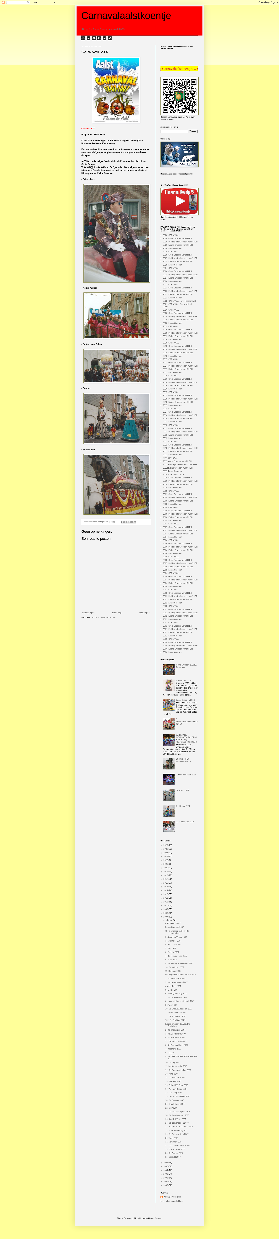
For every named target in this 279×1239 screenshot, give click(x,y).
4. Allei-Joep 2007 (173, 986)
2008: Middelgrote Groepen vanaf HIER (180, 514)
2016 (165, 883)
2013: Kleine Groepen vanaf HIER (178, 435)
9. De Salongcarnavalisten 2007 (179, 963)
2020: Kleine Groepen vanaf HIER (178, 320)
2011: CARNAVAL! (171, 458)
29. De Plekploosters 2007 (177, 1134)
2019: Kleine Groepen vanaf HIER (178, 336)
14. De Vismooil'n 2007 (175, 1077)
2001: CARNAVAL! (171, 622)
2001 (165, 1181)
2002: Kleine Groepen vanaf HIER (178, 616)
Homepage (117, 613)
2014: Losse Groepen (172, 422)
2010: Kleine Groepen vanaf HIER (178, 484)
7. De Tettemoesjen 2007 (176, 956)
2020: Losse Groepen (172, 323)
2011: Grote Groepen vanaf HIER (177, 461)
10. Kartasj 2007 (172, 1062)
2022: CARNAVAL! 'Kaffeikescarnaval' (179, 301)
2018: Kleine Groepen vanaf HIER (178, 353)
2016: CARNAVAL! (171, 376)
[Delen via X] (128, 521)
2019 (165, 871)
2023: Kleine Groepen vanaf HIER (178, 294)
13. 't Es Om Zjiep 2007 (175, 1020)
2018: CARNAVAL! (171, 343)
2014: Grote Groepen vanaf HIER (177, 412)
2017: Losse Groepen (172, 372)
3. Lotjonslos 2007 (173, 941)
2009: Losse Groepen (172, 504)
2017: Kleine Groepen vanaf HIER (178, 369)
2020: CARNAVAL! (171, 310)
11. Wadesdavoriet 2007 (176, 1012)
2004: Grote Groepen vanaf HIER (177, 576)
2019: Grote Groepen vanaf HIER (177, 329)
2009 (165, 909)
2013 (165, 894)
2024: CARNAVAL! (171, 268)
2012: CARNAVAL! (171, 441)
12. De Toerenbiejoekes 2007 (178, 1070)
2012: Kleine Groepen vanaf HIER (178, 451)
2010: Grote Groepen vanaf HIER (177, 478)
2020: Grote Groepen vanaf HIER (177, 313)
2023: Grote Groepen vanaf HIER (177, 288)
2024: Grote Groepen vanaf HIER (177, 271)
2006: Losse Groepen (172, 553)
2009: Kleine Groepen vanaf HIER (178, 501)
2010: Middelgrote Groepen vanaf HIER (180, 481)
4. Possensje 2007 (173, 944)
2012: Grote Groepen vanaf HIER (177, 445)
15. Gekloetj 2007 (173, 1081)
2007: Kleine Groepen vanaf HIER (178, 534)
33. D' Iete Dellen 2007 (175, 1149)
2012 (165, 898)
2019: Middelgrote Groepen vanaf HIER (180, 333)
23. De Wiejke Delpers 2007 (177, 1112)
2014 (165, 890)
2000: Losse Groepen (172, 652)
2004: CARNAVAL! (171, 573)
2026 (165, 845)
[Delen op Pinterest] (134, 521)
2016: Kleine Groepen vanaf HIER (178, 385)
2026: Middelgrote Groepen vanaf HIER (180, 242)
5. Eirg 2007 (170, 948)
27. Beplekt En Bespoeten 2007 (179, 1127)
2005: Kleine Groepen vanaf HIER (178, 567)
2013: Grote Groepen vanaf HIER (177, 428)
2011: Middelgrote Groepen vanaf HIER (180, 464)
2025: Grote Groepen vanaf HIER (177, 255)
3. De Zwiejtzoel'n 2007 (175, 1034)
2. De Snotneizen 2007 (175, 1030)
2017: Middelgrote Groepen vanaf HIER (180, 366)
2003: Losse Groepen (172, 603)
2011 (165, 902)
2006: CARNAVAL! (171, 540)
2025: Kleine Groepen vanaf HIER (178, 261)
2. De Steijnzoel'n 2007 (175, 979)
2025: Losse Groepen (172, 265)
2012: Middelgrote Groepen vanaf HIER (180, 448)
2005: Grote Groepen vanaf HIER (177, 560)
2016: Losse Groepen (172, 389)
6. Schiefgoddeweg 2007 (176, 994)
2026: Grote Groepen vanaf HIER (177, 238)
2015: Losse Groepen (172, 405)
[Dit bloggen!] (125, 521)
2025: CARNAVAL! (171, 252)
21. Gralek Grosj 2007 (175, 1104)
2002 (165, 1178)
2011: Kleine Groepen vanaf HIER (178, 468)
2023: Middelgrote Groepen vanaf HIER (180, 291)
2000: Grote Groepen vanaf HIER (177, 642)
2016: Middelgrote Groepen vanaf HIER (180, 382)
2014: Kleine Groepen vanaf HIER (178, 418)
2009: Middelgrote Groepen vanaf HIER (180, 497)
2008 (165, 913)
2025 (165, 849)
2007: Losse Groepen (172, 537)
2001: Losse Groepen (172, 636)
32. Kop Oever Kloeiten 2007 (178, 1145)
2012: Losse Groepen (172, 455)
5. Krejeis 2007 (172, 990)
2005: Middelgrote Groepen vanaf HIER (180, 563)
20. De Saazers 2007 (174, 1100)
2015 (165, 887)
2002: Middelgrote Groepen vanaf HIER (180, 613)
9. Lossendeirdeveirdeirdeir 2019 (187, 721)
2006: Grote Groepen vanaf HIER (177, 544)
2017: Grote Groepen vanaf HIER (177, 362)
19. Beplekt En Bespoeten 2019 (183, 760)
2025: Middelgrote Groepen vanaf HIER (180, 258)
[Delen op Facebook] (131, 521)
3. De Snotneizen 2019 (186, 775)
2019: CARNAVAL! (171, 326)
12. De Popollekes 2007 (175, 1016)
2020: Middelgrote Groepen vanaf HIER (180, 316)
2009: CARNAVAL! (171, 491)
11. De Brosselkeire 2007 (176, 1066)
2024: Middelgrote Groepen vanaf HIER (180, 275)
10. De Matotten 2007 (174, 967)
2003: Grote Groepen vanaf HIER (177, 593)
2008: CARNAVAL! (171, 507)
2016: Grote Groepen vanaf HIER (177, 379)
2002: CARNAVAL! (171, 606)
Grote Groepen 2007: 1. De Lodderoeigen (177, 932)
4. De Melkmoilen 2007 (175, 1037)
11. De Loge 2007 (173, 971)
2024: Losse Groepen (172, 281)
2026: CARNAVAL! (171, 235)
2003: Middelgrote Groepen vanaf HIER (180, 596)
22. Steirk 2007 (172, 1108)
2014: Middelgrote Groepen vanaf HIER (180, 415)
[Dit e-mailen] (122, 521)
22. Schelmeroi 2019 (185, 822)
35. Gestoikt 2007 (173, 1157)
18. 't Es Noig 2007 (173, 1093)
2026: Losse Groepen (172, 248)
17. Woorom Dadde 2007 (176, 1089)
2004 (165, 1170)
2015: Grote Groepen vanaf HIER (177, 395)
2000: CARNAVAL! (171, 639)
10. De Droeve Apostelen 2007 (178, 1009)
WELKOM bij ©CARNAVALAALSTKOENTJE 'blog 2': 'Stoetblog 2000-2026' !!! (186, 738)
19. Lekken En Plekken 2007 (178, 1096)
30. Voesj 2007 (171, 1138)
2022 (165, 860)
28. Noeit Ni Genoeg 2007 (176, 1130)
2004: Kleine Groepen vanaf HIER (178, 583)
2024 (165, 853)
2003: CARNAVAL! (171, 590)
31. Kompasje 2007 (173, 1142)
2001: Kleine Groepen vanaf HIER (178, 632)
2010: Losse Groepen (172, 487)
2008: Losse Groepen (172, 520)
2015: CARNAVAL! (171, 392)
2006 (165, 1163)
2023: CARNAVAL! (171, 284)
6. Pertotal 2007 (172, 952)
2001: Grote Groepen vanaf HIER (177, 626)
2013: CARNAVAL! (171, 425)
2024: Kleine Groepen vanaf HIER (178, 278)
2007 (165, 917)
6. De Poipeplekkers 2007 (176, 1045)
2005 (165, 1166)
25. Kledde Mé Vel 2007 (175, 1119)
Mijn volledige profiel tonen (172, 1201)
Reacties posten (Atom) (105, 617)
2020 (165, 868)
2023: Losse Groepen (172, 298)
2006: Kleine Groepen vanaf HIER (178, 550)
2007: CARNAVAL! (171, 524)
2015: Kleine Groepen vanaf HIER (178, 402)
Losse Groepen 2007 (174, 927)
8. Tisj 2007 (170, 1053)
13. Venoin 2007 (172, 1074)
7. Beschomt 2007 (173, 1049)
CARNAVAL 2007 (173, 923)
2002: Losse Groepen (172, 619)
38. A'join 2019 (182, 790)
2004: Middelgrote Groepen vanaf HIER (180, 580)
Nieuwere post (88, 613)
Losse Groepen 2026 (185, 700)
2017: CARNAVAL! (171, 359)
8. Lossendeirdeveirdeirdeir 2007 (180, 1001)
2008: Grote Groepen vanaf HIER (177, 511)
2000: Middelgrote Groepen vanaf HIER (180, 646)
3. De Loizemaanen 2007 (176, 982)
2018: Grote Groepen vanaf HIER (177, 346)
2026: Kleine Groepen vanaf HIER (178, 245)
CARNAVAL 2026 (183, 681)
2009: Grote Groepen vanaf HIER (177, 494)
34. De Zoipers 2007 (174, 1153)
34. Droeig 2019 (183, 806)
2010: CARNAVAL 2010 (173, 474)
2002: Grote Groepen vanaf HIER (177, 609)
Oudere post (144, 613)
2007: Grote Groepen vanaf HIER (177, 527)
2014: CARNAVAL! (171, 409)
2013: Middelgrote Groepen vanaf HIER (180, 432)
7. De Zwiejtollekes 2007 (176, 997)
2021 (165, 864)
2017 (165, 879)
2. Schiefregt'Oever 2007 (176, 937)
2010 (165, 905)
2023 (165, 856)
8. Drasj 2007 (171, 960)
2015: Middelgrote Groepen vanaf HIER (180, 399)
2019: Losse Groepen (172, 339)
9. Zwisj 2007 (171, 1005)
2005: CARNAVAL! (171, 557)
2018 (165, 875)
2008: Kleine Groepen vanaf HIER (178, 517)
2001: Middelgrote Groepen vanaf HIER (180, 629)
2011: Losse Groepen (172, 471)
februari (169, 920)
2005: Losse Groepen (172, 570)
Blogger (158, 1218)
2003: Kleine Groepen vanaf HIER (178, 599)
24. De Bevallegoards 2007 (177, 1115)
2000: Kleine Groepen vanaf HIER (178, 649)
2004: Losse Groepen (172, 586)
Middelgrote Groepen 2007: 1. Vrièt (180, 975)
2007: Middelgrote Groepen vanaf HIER (180, 530)
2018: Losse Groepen (172, 356)
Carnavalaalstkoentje (126, 15)
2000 (165, 1185)
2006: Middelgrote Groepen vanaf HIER (180, 547)
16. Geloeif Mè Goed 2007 (176, 1085)
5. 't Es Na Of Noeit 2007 (176, 1041)
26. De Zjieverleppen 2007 (177, 1123)
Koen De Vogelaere (172, 1197)
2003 (165, 1174)
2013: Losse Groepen (172, 438)
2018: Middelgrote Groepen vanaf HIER (180, 349)
